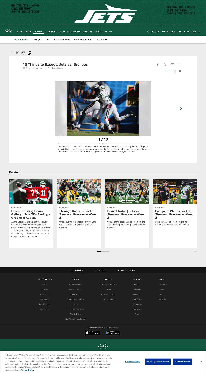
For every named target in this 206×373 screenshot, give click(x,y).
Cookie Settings (132, 361)
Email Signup (44, 304)
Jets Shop (45, 299)
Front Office (137, 299)
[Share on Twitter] (17, 54)
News (162, 279)
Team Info (136, 279)
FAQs (45, 284)
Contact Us (44, 309)
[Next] (181, 108)
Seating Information (108, 284)
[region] (103, 362)
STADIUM (108, 279)
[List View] (180, 71)
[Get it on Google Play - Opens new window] (113, 334)
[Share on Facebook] (11, 54)
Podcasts (162, 299)
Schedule (137, 289)
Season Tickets (75, 289)
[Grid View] (174, 71)
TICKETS (75, 279)
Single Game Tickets (75, 299)
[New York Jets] (103, 347)
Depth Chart (137, 304)
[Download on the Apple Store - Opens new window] (92, 333)
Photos (162, 294)
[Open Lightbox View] (103, 118)
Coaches (136, 294)
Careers (45, 289)
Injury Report (137, 309)
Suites (75, 304)
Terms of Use (44, 294)
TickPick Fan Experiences (75, 319)
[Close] (201, 361)
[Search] (148, 31)
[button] (99, 251)
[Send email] (23, 54)
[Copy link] (29, 53)
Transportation (108, 299)
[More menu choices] (110, 31)
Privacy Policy (27, 370)
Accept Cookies (182, 361)
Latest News (162, 284)
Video (162, 289)
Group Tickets (75, 294)
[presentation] (196, 252)
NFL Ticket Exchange (75, 309)
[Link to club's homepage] (8, 31)
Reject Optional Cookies (157, 361)
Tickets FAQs (75, 314)
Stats (137, 314)
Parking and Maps (108, 294)
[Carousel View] (168, 71)
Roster (136, 284)
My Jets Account (75, 284)
